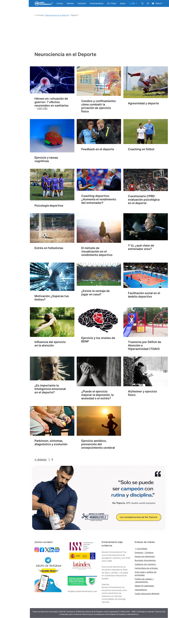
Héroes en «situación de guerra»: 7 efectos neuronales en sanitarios (51, 102)
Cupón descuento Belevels (147, 593)
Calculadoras (141, 590)
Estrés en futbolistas (48, 248)
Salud (122, 3)
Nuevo (159, 3)
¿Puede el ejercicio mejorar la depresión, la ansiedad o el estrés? (97, 395)
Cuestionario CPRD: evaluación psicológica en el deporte (144, 199)
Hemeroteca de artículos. (146, 568)
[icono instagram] (36, 551)
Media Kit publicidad (144, 586)
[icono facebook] (42, 551)
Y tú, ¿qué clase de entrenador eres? (141, 247)
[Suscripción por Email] (148, 3)
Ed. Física (111, 3)
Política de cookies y (144, 579)
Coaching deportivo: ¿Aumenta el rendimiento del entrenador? (98, 199)
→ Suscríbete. (141, 548)
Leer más (42, 108)
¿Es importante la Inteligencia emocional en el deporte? (50, 389)
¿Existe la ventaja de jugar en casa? (95, 292)
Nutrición (82, 3)
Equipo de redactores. (145, 556)
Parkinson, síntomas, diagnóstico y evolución (50, 442)
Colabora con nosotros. (145, 564)
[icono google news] (57, 551)
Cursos (60, 3)
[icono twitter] (47, 551)
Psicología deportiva (48, 205)
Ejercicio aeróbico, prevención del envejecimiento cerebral (98, 444)
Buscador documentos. (145, 560)
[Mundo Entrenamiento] (43, 3)
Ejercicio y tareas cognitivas (46, 159)
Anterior (40, 459)
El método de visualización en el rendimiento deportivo (96, 251)
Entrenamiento (96, 3)
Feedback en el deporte (97, 149)
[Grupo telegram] (152, 3)
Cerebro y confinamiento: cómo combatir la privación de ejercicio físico (98, 106)
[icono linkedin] (51, 551)
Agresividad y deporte (143, 103)
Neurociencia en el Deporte (57, 15)
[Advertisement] (98, 35)
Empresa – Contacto (144, 552)
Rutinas (70, 3)
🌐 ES (132, 3)
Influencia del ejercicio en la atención (50, 343)
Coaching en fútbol (141, 149)
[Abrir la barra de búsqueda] (142, 3)
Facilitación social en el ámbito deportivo (144, 294)
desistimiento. (141, 582)
